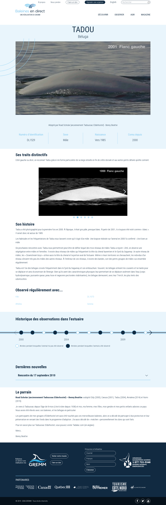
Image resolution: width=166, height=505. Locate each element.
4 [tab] (85, 218)
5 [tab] (89, 218)
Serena (90, 304)
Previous (41, 191)
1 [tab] (74, 218)
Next (124, 191)
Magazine (145, 14)
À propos (41, 2)
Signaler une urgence (95, 2)
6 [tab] (93, 218)
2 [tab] (78, 218)
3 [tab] (82, 218)
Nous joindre (55, 2)
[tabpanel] (83, 192)
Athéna (19, 304)
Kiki (17, 296)
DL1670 (90, 296)
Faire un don (72, 2)
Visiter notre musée (59, 456)
